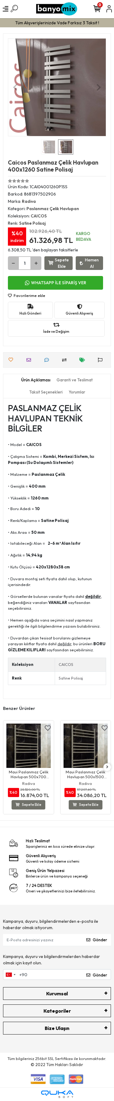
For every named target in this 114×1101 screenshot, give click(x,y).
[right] (107, 767)
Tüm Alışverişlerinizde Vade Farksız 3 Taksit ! (57, 23)
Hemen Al (92, 263)
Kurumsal (57, 993)
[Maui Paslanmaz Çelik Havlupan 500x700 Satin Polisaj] (28, 746)
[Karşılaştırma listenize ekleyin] (65, 360)
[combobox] (10, 975)
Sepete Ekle (62, 263)
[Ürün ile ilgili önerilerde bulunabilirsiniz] (101, 360)
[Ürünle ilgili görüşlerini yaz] (48, 360)
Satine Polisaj (71, 678)
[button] (15, 87)
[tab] (35, 380)
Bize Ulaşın (57, 1028)
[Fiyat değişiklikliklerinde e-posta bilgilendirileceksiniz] (84, 360)
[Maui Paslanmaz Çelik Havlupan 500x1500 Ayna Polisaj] (86, 746)
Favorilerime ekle (29, 295)
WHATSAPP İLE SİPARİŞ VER (58, 282)
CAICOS (66, 664)
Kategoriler (57, 1011)
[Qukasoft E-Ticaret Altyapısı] (57, 1094)
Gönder (100, 939)
